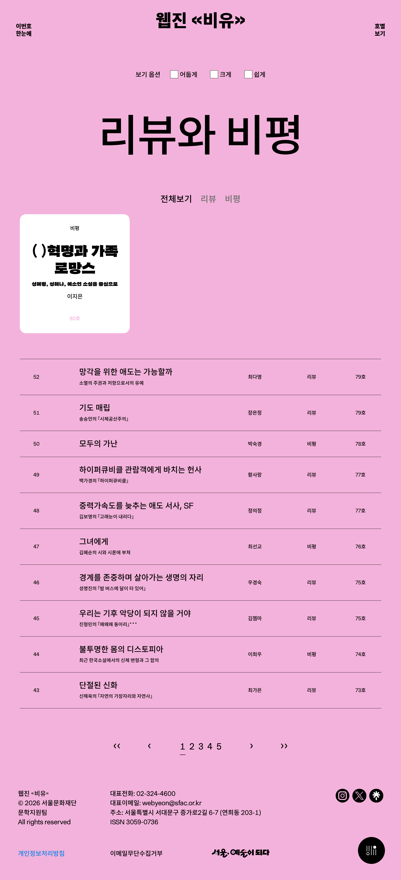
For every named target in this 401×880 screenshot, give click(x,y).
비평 (233, 199)
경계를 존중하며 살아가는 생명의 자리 (141, 582)
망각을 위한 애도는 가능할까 (126, 376)
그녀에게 (105, 546)
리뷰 (208, 199)
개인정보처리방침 (41, 853)
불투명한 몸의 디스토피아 (121, 654)
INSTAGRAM (343, 796)
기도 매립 (103, 412)
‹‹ (117, 745)
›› (284, 745)
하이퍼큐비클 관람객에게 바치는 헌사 (140, 474)
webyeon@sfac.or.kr (172, 803)
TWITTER (359, 796)
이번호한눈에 (24, 29)
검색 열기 (371, 850)
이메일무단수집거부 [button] (136, 853)
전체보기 (176, 199)
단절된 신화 (115, 690)
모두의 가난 (98, 444)
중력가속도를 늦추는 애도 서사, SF (136, 510)
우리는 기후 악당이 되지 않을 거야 (135, 618)
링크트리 (376, 796)
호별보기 (380, 29)
